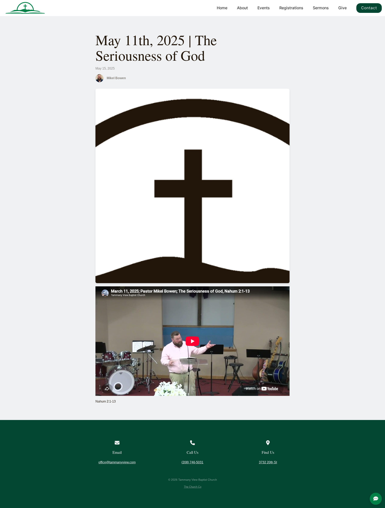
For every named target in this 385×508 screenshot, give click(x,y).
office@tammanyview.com (117, 462)
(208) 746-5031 (192, 462)
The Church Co (192, 486)
